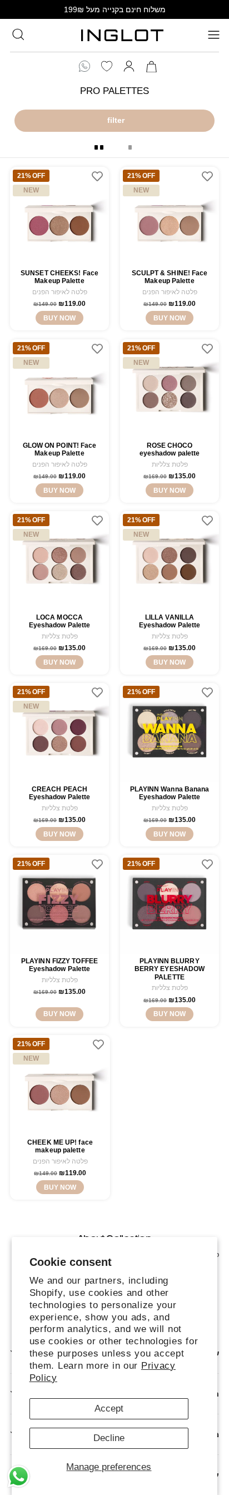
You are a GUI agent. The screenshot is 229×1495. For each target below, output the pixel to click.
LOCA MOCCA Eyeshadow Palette (60, 621)
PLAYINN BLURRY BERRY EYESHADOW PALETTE (170, 969)
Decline (109, 1438)
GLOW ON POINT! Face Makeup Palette (60, 449)
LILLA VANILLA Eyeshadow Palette (170, 621)
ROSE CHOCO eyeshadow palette (170, 449)
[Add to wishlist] (97, 176)
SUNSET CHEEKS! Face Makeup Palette (59, 277)
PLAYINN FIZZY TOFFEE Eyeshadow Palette (59, 965)
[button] (18, 34)
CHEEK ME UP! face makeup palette (60, 1146)
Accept (108, 1408)
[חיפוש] (18, 34)
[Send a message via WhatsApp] (19, 1476)
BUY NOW (59, 318)
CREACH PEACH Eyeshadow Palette (60, 793)
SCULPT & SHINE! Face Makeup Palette (170, 277)
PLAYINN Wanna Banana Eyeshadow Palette (170, 793)
